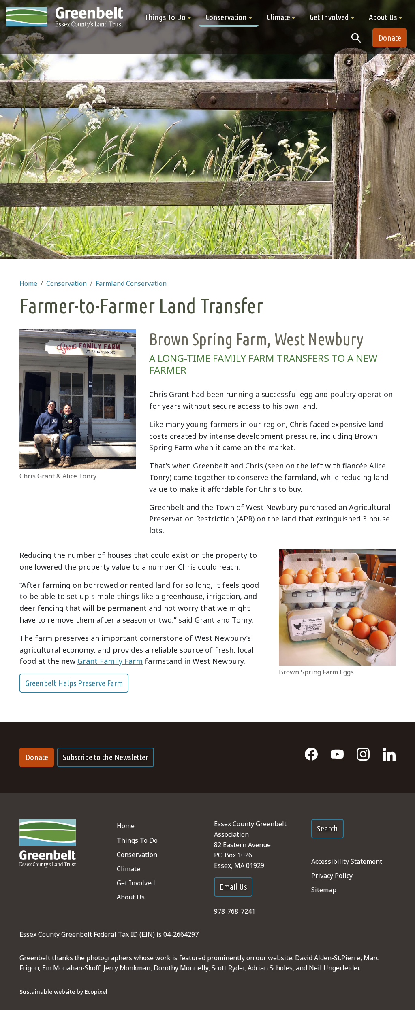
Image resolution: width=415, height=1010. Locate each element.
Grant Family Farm (110, 661)
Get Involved (136, 882)
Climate (128, 868)
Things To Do (137, 840)
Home (28, 283)
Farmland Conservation (131, 283)
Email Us (233, 886)
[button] (167, 17)
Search (327, 828)
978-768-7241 (234, 911)
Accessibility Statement (346, 861)
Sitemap (323, 889)
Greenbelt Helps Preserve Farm (74, 683)
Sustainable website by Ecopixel (63, 991)
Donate (389, 38)
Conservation (66, 283)
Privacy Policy (332, 875)
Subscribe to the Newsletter (105, 757)
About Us (131, 897)
